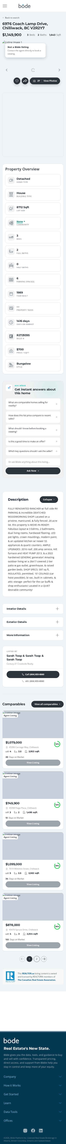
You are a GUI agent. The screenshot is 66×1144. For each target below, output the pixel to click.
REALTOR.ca (28, 973)
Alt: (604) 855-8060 (34, 681)
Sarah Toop (14, 655)
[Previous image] (7, 70)
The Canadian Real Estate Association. (37, 979)
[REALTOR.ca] (10, 976)
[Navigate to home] (24, 6)
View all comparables (46, 704)
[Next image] (59, 70)
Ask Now (31, 470)
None (20, 221)
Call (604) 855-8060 (34, 674)
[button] (7, 70)
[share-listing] (25, 81)
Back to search (12, 17)
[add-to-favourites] (17, 81)
